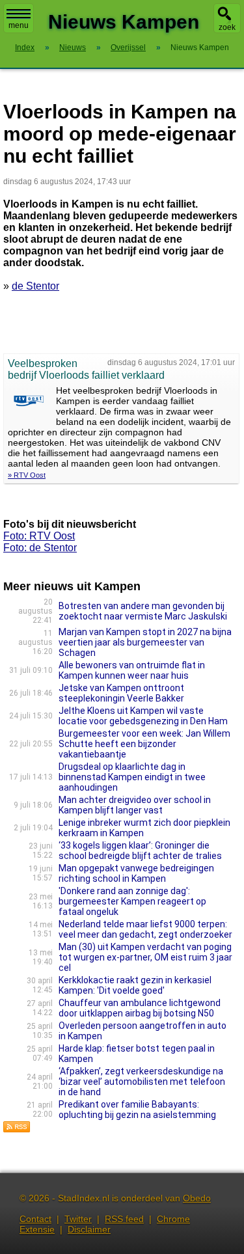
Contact (35, 1219)
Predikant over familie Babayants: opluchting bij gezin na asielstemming (137, 1109)
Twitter (78, 1219)
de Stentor (35, 286)
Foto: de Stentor (40, 547)
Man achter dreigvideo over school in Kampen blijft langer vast (135, 805)
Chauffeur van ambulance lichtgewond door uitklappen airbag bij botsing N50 (140, 1008)
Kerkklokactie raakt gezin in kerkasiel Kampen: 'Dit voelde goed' (135, 985)
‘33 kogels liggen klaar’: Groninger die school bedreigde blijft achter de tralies (140, 850)
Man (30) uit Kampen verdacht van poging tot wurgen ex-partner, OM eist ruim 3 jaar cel (145, 957)
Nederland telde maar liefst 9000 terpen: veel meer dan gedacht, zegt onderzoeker (145, 929)
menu (18, 25)
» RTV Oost (27, 475)
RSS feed (124, 1219)
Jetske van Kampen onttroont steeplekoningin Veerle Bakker (121, 693)
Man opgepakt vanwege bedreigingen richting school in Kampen (136, 873)
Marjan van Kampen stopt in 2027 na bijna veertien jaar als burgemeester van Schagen (145, 642)
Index (24, 47)
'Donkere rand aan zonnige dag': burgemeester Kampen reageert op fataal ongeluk (132, 901)
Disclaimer (89, 1229)
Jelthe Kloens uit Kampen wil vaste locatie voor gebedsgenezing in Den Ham (143, 715)
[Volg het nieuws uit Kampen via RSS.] (17, 1129)
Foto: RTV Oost (39, 535)
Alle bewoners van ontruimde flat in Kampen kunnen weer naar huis (132, 670)
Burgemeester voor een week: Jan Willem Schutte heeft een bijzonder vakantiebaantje (144, 743)
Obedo (197, 1198)
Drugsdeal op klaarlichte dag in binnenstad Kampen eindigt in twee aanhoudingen (132, 777)
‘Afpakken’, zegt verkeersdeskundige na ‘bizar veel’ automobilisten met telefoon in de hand (142, 1081)
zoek (227, 27)
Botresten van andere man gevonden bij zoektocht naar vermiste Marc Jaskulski (143, 611)
